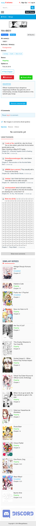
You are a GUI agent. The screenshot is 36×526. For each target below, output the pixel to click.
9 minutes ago (29, 182)
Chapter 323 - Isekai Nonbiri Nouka (12, 173)
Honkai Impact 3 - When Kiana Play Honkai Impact (23, 359)
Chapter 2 (17, 365)
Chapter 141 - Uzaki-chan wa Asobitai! (13, 182)
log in (8, 115)
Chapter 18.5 (18, 464)
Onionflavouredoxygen (13, 158)
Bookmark (8, 77)
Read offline (26, 77)
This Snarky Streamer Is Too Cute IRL (22, 343)
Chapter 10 (17, 288)
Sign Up (24, 3)
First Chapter (8, 71)
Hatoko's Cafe (19, 284)
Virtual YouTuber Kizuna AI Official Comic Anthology (23, 377)
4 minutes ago (13, 153)
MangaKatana (23, 523)
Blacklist (31, 35)
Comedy (5, 54)
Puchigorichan (7, 47)
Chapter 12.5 (18, 481)
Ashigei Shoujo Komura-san (22, 268)
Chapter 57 (17, 273)
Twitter (13, 35)
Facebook (5, 35)
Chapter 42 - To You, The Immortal (12, 194)
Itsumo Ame (18, 493)
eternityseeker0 (10, 188)
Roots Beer (18, 427)
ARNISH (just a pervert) (13, 169)
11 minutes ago (28, 193)
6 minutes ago (9, 164)
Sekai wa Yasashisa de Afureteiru (22, 411)
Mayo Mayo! (18, 477)
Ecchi (11, 54)
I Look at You (9, 143)
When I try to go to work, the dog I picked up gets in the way (23, 395)
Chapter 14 (17, 431)
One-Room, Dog (19, 459)
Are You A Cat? (19, 325)
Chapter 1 (17, 297)
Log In (32, 3)
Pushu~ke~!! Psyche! (21, 292)
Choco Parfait (18, 443)
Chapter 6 (17, 448)
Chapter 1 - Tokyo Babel (9, 247)
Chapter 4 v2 (18, 497)
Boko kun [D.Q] (10, 199)
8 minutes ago (27, 173)
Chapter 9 (17, 314)
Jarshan (7, 178)
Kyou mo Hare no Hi (21, 309)
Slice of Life (19, 54)
